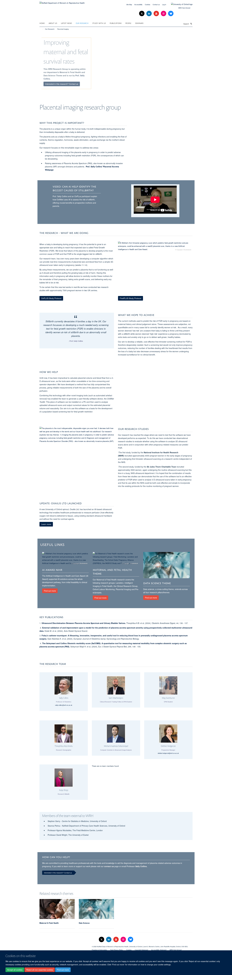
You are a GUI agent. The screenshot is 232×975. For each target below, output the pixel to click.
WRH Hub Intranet (184, 8)
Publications (116, 23)
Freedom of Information (99, 950)
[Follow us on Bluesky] (170, 13)
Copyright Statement (141, 950)
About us (53, 23)
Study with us (99, 23)
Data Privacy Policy (116, 950)
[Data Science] (166, 565)
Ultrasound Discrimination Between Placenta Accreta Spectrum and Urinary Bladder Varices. (84, 623)
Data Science (84, 923)
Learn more (46, 524)
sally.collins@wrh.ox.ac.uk (63, 705)
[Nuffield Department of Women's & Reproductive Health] (62, 2)
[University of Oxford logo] (180, 4)
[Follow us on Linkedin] (149, 13)
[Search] (191, 23)
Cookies (147, 4)
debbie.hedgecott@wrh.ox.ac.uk (168, 753)
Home (42, 23)
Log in (164, 4)
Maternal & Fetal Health (49, 923)
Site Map (129, 4)
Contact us (156, 4)
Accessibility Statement (158, 950)
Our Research (82, 23)
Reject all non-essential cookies (39, 969)
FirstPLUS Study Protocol (130, 298)
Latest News (66, 23)
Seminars (139, 23)
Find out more (63, 969)
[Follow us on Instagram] (164, 13)
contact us (109, 866)
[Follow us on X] (142, 13)
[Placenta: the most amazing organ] (76, 435)
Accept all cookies (14, 969)
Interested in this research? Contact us (61, 84)
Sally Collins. (141, 866)
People (128, 23)
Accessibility (138, 4)
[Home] (41, 29)
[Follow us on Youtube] (157, 13)
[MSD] (63, 945)
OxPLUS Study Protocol (51, 298)
